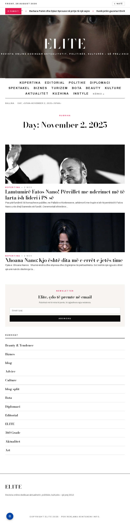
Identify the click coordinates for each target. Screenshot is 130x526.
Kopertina (30, 82)
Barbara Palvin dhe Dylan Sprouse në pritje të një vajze (50, 11)
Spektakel (19, 88)
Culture (10, 380)
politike (77, 82)
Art (7, 450)
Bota (77, 88)
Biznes (40, 88)
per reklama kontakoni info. (80, 517)
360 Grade (12, 432)
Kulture (113, 88)
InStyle (81, 93)
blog (8, 363)
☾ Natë (118, 4)
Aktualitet (36, 93)
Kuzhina (61, 93)
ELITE (65, 44)
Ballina (9, 103)
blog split (12, 389)
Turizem (59, 88)
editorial (55, 82)
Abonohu (65, 318)
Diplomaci (100, 82)
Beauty (93, 88)
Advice (10, 371)
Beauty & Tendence (19, 345)
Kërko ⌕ (98, 94)
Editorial (11, 415)
